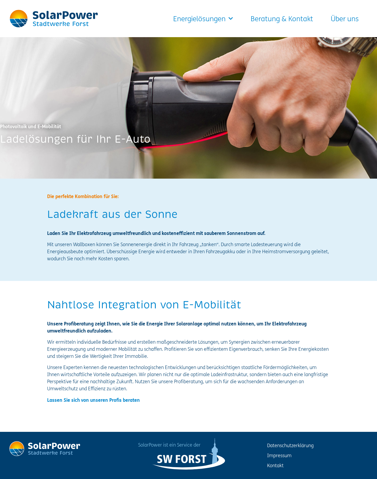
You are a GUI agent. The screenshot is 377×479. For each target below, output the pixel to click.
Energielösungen (199, 18)
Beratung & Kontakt (282, 18)
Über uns (345, 18)
